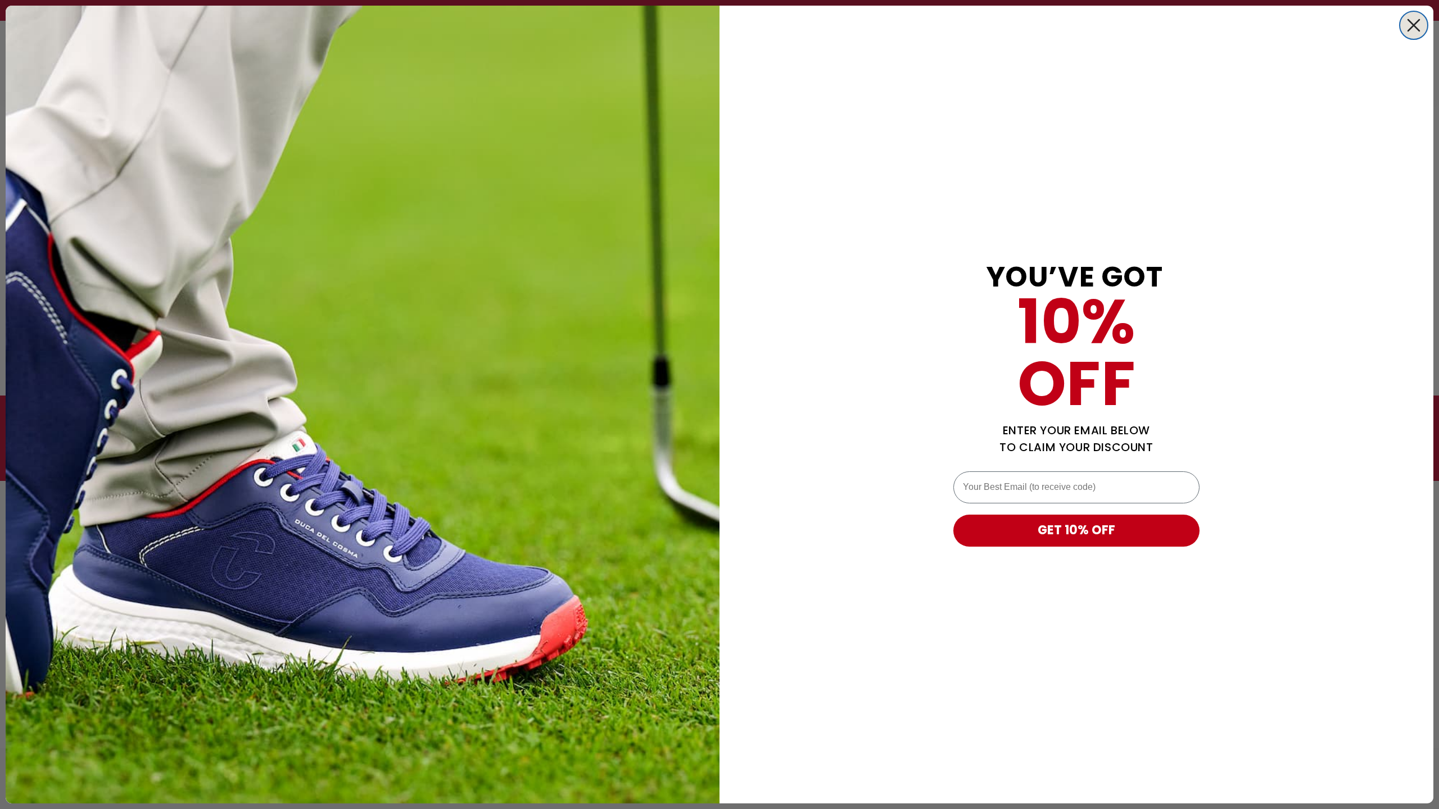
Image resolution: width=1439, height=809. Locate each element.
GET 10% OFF (1076, 530)
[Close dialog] (1414, 25)
